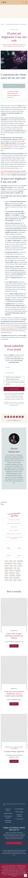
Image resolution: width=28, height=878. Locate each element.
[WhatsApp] (17, 417)
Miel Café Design (14, 871)
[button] (14, 380)
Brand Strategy (20, 561)
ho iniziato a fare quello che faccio (9, 328)
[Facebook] (8, 417)
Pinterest (17, 573)
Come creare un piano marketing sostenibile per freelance (14, 636)
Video (11, 580)
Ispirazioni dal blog (8, 813)
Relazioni (6, 577)
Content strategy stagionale (14, 751)
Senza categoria (14, 530)
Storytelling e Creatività (14, 533)
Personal (6, 573)
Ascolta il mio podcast (8, 809)
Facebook (4, 2)
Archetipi (10, 561)
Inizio (15, 565)
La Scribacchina (14, 873)
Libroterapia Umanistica (14, 523)
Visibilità (15, 580)
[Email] (11, 417)
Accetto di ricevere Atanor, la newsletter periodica (15, 383)
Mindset (6, 570)
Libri (18, 568)
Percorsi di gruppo (19, 811)
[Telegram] (20, 417)
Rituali (11, 577)
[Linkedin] (14, 417)
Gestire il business (14, 519)
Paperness (21, 125)
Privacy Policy (6, 870)
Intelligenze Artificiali (8, 568)
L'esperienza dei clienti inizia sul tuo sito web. (12, 92)
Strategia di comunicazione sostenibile (15, 44)
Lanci (15, 568)
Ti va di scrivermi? (19, 818)
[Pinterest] (23, 417)
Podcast (6, 575)
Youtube (6, 2)
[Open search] (23, 2)
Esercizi (14, 563)
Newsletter (11, 570)
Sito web (15, 46)
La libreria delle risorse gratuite (8, 821)
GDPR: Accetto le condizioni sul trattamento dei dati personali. (13, 378)
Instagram (2, 2)
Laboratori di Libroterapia (19, 815)
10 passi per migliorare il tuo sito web (13, 96)
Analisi (5, 46)
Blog (2, 24)
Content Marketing (8, 563)
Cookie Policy (15, 870)
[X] (5, 417)
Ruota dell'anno (16, 577)
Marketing (14, 526)
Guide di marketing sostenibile (8, 817)
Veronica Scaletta (13, 874)
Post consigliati (12, 575)
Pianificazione (12, 573)
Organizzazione (17, 570)
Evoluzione (19, 563)
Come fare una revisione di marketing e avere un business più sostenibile (14, 694)
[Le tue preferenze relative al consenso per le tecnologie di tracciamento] (25, 875)
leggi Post (14, 645)
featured (11, 565)
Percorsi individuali (19, 809)
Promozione (9, 46)
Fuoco (23, 46)
